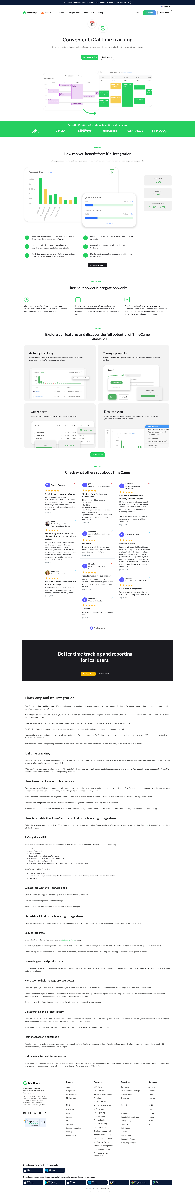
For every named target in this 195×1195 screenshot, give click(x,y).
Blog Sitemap (71, 1135)
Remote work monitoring (103, 1138)
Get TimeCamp (88, 674)
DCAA (150, 1124)
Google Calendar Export (130, 1117)
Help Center (70, 1110)
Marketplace (71, 1098)
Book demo (164, 13)
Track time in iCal (96, 265)
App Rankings (126, 1135)
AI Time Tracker (100, 1102)
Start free (149, 13)
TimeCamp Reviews (128, 1143)
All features (98, 1087)
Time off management (102, 1149)
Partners (151, 1098)
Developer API (71, 1094)
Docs (68, 1113)
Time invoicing (99, 1116)
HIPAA (150, 1121)
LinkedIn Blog (126, 1121)
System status (71, 1124)
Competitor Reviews (128, 1139)
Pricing (100, 13)
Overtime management (102, 1131)
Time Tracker (99, 1091)
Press (150, 1094)
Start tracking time (90, 57)
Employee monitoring (102, 1127)
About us (151, 1087)
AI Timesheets (99, 1109)
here (147, 825)
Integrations (70, 1091)
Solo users (125, 1087)
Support (69, 1117)
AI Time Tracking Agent (102, 1105)
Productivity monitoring (102, 1135)
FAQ (67, 1121)
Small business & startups (130, 1091)
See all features (97, 455)
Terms (150, 1110)
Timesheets (98, 1098)
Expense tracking (100, 1124)
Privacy (151, 1113)
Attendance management (103, 1146)
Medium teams (126, 1094)
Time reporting (99, 1113)
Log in (137, 13)
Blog (123, 1110)
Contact (151, 1091)
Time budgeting (100, 1120)
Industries (124, 1132)
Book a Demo (104, 674)
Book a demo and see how (119, 2)
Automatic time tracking (103, 1094)
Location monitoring (101, 1142)
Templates (125, 1113)
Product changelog (73, 1128)
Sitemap (69, 1132)
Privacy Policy (110, 1191)
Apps (68, 1087)
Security (151, 1117)
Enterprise (125, 1098)
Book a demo (107, 57)
